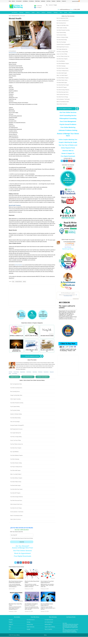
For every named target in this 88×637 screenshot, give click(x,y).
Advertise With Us (68, 150)
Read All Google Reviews (67, 248)
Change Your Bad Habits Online (16, 395)
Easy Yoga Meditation (14, 451)
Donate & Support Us (68, 153)
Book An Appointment (22, 553)
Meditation (49, 12)
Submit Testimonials (30, 626)
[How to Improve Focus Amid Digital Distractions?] (48, 578)
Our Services (31, 1)
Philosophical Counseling (67, 118)
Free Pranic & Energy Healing (15, 436)
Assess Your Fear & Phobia (15, 440)
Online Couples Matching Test (68, 139)
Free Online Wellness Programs (16, 477)
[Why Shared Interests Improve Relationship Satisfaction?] (16, 578)
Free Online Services (31, 619)
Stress (38, 12)
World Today (37, 1)
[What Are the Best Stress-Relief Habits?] (32, 578)
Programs (10, 622)
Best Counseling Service (15, 391)
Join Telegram (38, 7)
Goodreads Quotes (76, 298)
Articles (70, 12)
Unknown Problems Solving (68, 130)
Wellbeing (27, 12)
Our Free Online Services (22, 550)
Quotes (65, 12)
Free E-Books (14, 373)
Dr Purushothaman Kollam (70, 295)
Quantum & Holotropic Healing (16, 414)
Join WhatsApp (39, 5)
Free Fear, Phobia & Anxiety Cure (16, 444)
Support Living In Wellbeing (50, 626)
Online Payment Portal (68, 148)
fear (13, 281)
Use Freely (48, 1)
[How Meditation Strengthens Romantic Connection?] (32, 601)
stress (24, 281)
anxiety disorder (18, 264)
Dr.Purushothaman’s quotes (68, 293)
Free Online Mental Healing (15, 417)
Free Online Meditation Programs (16, 455)
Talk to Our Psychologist (15, 421)
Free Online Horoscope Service (16, 500)
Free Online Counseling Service (16, 387)
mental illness (18, 281)
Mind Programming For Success (16, 429)
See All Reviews (68, 247)
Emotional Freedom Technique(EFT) (17, 425)
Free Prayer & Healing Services (16, 466)
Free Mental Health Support (15, 485)
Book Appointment (28, 376)
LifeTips (43, 12)
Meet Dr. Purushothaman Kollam (16, 515)
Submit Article (14, 376)
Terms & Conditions (48, 629)
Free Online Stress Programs (15, 447)
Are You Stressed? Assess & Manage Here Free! (22, 547)
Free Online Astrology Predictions (16, 496)
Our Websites (25, 1)
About (10, 626)
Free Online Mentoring (68, 127)
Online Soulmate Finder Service (16, 504)
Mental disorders (12, 52)
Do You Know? (18, 1)
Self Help (21, 12)
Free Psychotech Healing (15, 410)
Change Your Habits (42, 376)
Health (33, 12)
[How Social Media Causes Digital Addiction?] (48, 601)
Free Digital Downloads (22, 556)
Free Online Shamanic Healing (16, 462)
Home (10, 1)
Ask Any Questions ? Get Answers (16, 511)
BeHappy (55, 12)
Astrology (28, 622)
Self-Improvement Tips (15, 15)
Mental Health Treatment (15, 205)
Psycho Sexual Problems (68, 124)
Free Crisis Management (68, 121)
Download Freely (30, 624)
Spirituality (43, 1)
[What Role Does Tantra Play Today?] (16, 601)
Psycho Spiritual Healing (15, 406)
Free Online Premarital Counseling (16, 402)
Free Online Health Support (15, 470)
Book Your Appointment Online (62, 18)
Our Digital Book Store (49, 619)
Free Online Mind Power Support (16, 489)
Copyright (28, 629)
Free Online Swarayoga (14, 459)
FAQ (10, 629)
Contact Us (64, 1)
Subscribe (22, 541)
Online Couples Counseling (15, 399)
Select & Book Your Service (15, 519)
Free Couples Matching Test (15, 432)
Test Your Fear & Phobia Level (68, 145)
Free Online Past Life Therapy (62, 96)
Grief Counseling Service (68, 115)
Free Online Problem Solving (15, 481)
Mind (61, 12)
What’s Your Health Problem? (15, 474)
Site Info (13, 1)
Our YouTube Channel (49, 622)
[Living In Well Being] (16, 7)
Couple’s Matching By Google (68, 142)
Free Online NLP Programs (15, 492)
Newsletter (11, 619)
